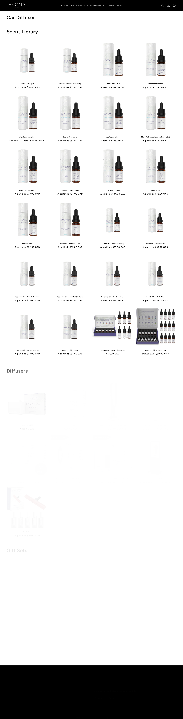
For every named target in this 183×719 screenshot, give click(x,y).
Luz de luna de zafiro (113, 190)
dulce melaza (27, 243)
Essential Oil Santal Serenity (113, 243)
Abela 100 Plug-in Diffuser (155, 422)
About (9, 676)
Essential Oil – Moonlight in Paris (70, 297)
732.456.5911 (141, 676)
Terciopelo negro (27, 84)
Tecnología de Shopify (100, 715)
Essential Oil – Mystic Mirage (112, 297)
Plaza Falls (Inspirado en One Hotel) (155, 137)
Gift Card (27, 653)
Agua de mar (156, 190)
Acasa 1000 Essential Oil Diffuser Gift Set (112, 475)
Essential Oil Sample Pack (155, 350)
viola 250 (27, 475)
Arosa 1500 (70, 422)
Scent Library (55, 681)
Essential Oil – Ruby (70, 350)
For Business (55, 685)
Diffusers (53, 676)
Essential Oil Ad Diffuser (155, 475)
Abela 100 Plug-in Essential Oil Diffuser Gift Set (70, 475)
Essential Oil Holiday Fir (155, 243)
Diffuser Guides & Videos (60, 690)
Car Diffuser (27, 528)
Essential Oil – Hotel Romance (27, 350)
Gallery (52, 694)
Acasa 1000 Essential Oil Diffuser (113, 422)
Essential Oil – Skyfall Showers (27, 297)
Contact (10, 681)
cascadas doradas (155, 84)
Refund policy (13, 690)
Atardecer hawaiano (27, 137)
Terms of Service (14, 694)
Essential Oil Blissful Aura (70, 243)
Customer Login (56, 699)
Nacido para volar (113, 84)
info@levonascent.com (146, 680)
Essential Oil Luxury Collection (113, 350)
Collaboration (13, 685)
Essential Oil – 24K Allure (156, 297)
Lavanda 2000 (27, 422)
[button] (79, 5)
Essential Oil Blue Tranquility (70, 84)
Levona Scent (86, 715)
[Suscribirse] (157, 696)
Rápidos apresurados (70, 190)
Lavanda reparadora (27, 190)
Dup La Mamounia (70, 137)
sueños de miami (113, 137)
